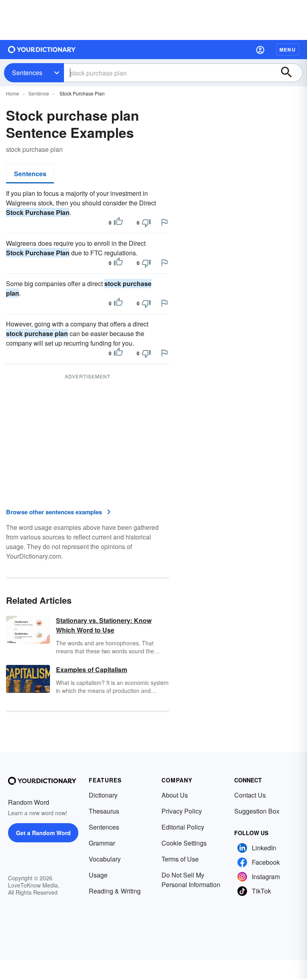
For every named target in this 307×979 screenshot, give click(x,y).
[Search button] (290, 73)
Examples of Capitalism (91, 669)
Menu (287, 49)
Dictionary (103, 795)
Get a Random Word (43, 833)
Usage (98, 875)
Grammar (102, 843)
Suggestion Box (256, 811)
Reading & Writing (115, 890)
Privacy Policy (181, 811)
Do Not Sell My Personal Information (190, 879)
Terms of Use (180, 859)
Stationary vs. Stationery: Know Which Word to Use (104, 625)
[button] (260, 49)
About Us (174, 795)
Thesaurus (104, 811)
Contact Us (250, 795)
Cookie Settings (184, 843)
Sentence (38, 93)
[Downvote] (146, 222)
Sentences (27, 72)
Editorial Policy (182, 827)
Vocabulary (105, 859)
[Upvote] (118, 222)
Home (12, 93)
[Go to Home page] (42, 49)
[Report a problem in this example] (164, 222)
